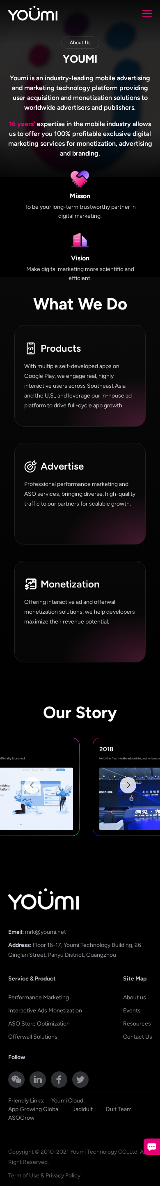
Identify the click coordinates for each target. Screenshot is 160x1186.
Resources (137, 1023)
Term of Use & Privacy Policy (44, 1175)
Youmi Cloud (67, 1100)
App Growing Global (33, 1109)
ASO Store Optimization (39, 1023)
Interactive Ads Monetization (45, 1010)
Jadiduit (83, 1109)
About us (134, 997)
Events (132, 1010)
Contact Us (137, 1036)
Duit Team (119, 1109)
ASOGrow (21, 1117)
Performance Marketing (38, 997)
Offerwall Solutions (32, 1036)
